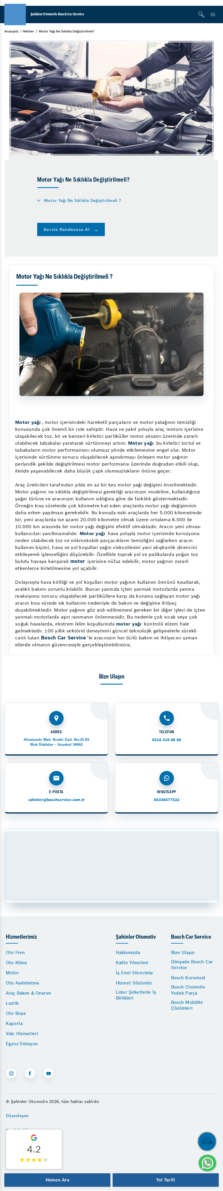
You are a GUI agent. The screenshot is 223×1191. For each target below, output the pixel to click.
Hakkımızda (128, 952)
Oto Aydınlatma (22, 983)
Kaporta (14, 1023)
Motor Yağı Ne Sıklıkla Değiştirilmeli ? (82, 200)
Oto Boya (16, 1013)
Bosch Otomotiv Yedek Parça (188, 989)
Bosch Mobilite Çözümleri (187, 1005)
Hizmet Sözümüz (134, 983)
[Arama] (201, 14)
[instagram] (11, 1073)
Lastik (12, 1003)
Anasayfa (11, 31)
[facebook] (29, 1073)
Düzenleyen (17, 1115)
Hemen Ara (57, 1180)
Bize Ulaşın (183, 952)
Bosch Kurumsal (188, 977)
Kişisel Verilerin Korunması (33, 1158)
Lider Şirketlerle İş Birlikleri (136, 995)
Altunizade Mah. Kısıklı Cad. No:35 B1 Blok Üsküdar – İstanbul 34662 (56, 741)
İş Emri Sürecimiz (134, 972)
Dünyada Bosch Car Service (192, 964)
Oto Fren (15, 952)
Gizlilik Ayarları (21, 1144)
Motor (12, 972)
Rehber (28, 31)
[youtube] (48, 1073)
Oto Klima (16, 962)
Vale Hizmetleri (22, 1033)
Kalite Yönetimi (132, 962)
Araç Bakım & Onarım (28, 993)
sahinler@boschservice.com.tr (56, 799)
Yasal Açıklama (21, 1130)
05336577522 (166, 799)
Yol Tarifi (165, 1180)
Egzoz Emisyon (22, 1043)
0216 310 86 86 (166, 739)
